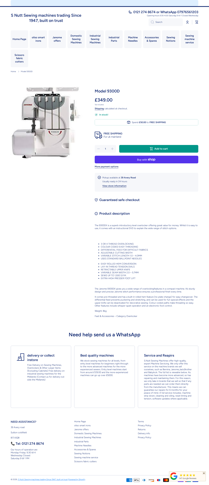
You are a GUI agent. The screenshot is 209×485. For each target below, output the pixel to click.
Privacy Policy (144, 425)
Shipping (99, 108)
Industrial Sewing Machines (87, 437)
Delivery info (144, 433)
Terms (141, 421)
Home (13, 71)
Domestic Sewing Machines (88, 433)
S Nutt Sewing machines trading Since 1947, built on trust (43, 479)
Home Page (80, 421)
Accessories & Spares (85, 449)
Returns (142, 429)
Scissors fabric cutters (85, 461)
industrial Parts (81, 441)
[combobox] (166, 22)
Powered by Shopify (76, 479)
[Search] (151, 22)
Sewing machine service (86, 457)
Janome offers (81, 429)
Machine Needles (82, 445)
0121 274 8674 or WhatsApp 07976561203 (165, 12)
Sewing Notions (82, 453)
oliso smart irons (82, 425)
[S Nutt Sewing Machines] (173, 479)
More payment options (106, 166)
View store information (114, 185)
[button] (196, 22)
